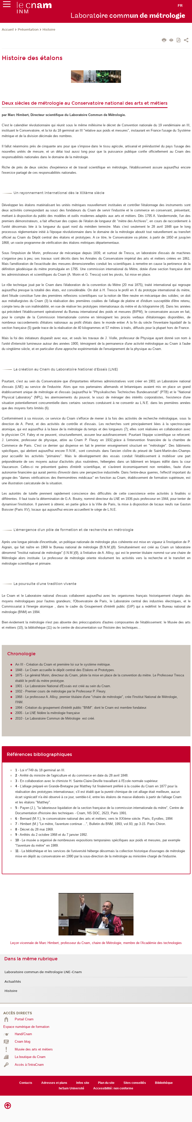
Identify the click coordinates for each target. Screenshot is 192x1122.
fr (180, 6)
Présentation (28, 30)
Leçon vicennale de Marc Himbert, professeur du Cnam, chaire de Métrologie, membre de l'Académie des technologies (96, 943)
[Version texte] (171, 40)
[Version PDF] (179, 40)
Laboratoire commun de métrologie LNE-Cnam (43, 972)
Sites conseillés (135, 1083)
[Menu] (7, 5)
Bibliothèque (164, 1083)
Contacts (25, 1083)
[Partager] (186, 40)
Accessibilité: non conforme (113, 1088)
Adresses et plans (54, 1083)
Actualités (12, 982)
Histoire (48, 30)
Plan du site (106, 1083)
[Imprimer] (164, 40)
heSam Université (71, 1088)
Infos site (82, 1083)
